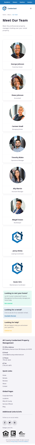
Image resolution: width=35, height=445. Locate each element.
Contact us (8, 330)
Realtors (22, 2)
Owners (15, 2)
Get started (8, 303)
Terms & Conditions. (24, 441)
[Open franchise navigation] (30, 8)
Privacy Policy (14, 441)
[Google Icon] (15, 422)
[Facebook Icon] (5, 422)
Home (4, 14)
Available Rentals (10, 316)
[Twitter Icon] (10, 422)
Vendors (29, 2)
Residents (7, 2)
